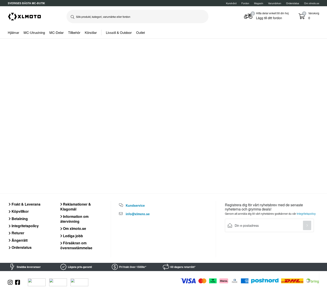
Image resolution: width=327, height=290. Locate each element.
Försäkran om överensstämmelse (76, 245)
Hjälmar (13, 32)
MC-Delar (56, 32)
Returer (17, 232)
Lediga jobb (72, 235)
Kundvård (231, 3)
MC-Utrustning (34, 32)
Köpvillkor (20, 211)
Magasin (258, 3)
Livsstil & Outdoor (119, 32)
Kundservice (135, 205)
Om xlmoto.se (311, 3)
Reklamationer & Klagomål (75, 207)
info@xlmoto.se (138, 214)
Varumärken (274, 3)
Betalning (19, 218)
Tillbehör (74, 32)
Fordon (245, 3)
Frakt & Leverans (25, 204)
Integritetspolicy (25, 225)
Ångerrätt (19, 240)
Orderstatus (21, 247)
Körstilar (91, 32)
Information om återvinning (74, 219)
